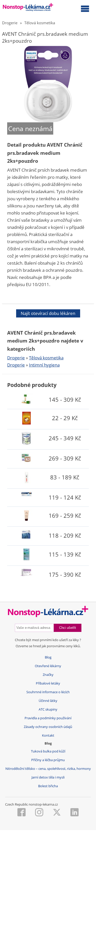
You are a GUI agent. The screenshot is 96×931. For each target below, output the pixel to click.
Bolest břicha (48, 786)
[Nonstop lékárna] (28, 8)
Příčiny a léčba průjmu (48, 760)
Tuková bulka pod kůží (48, 751)
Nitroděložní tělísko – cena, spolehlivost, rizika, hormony (48, 769)
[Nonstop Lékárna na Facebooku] (21, 813)
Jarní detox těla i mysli (48, 777)
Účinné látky (48, 701)
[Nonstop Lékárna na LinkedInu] (74, 813)
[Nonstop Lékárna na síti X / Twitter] (56, 813)
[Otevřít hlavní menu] (85, 8)
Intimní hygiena (44, 365)
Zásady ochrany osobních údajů (48, 727)
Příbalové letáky (48, 683)
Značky (48, 675)
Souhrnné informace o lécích (48, 692)
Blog (48, 657)
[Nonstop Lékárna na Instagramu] (39, 813)
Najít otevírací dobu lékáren (48, 313)
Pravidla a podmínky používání (48, 718)
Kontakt (48, 735)
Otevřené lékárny (48, 666)
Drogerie (9, 22)
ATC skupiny (48, 709)
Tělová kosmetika (39, 22)
